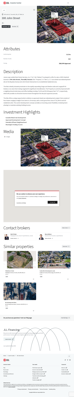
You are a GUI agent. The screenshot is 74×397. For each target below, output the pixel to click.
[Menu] (68, 3)
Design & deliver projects (37, 374)
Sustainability (64, 371)
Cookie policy (52, 389)
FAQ (4, 367)
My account (5, 369)
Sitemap (5, 376)
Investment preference (8, 374)
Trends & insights (36, 380)
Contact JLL (63, 369)
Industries (34, 378)
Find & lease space (36, 367)
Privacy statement (22, 389)
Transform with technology (38, 376)
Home (4, 355)
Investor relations (65, 374)
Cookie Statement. (22, 198)
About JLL (63, 367)
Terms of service (44, 389)
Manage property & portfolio (38, 371)
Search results (11, 355)
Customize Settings (21, 202)
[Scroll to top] (69, 356)
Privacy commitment (33, 389)
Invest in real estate (36, 369)
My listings (5, 371)
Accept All (52, 202)
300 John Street (20, 355)
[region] (37, 198)
